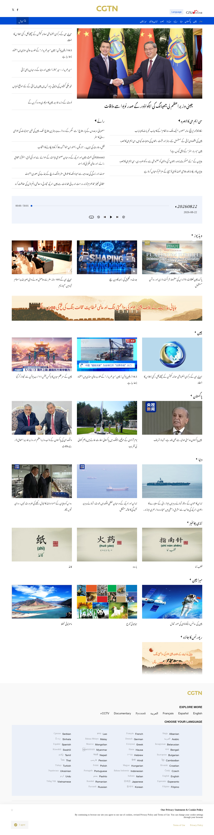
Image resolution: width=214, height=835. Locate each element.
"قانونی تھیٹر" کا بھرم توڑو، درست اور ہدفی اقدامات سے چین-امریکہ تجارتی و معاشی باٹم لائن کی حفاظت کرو (59, 183)
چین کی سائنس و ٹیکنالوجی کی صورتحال (186, 623)
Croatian (169, 765)
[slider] (31, 206)
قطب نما (198, 566)
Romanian (97, 781)
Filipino (170, 786)
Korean (135, 786)
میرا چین (197, 579)
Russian (98, 786)
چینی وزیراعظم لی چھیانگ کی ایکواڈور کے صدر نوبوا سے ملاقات (158, 105)
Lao (102, 733)
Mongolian (96, 744)
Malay (96, 739)
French (134, 733)
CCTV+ (104, 713)
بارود (135, 566)
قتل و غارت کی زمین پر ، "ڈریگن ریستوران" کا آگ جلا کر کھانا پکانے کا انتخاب (71, 146)
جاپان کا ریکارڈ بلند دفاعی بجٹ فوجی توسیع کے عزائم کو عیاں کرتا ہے (173, 171)
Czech (172, 771)
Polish (100, 765)
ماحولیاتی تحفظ (66, 623)
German (134, 739)
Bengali (172, 749)
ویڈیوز (198, 235)
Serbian (62, 733)
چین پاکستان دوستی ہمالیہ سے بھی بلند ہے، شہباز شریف (178, 439)
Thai (66, 760)
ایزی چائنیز (196, 522)
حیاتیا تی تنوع (131, 623)
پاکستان (197, 395)
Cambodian (170, 760)
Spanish (62, 744)
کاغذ (70, 566)
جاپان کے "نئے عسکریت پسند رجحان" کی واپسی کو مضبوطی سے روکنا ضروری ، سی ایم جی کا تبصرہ (161, 161)
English (197, 713)
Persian (98, 760)
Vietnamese (59, 781)
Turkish (63, 765)
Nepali (100, 755)
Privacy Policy (196, 825)
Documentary (122, 713)
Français (168, 713)
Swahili (62, 749)
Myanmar (94, 749)
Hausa (136, 749)
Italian (135, 776)
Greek (134, 744)
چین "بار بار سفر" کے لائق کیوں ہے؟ (186, 150)
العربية (154, 713)
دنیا (200, 459)
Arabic (171, 739)
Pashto (100, 776)
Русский (141, 713)
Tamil (65, 755)
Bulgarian (168, 755)
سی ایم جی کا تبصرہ (191, 120)
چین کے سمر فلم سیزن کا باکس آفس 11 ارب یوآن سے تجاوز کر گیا (44, 376)
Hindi (137, 760)
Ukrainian (59, 771)
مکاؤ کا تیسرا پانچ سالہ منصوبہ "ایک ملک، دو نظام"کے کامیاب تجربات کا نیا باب (168, 130)
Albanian (170, 733)
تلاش (21, 20)
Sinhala (63, 739)
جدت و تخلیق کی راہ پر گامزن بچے (123, 279)
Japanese (133, 781)
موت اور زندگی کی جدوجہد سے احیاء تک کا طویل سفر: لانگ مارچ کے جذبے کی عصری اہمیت (64, 173)
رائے (100, 120)
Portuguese (95, 771)
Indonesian (128, 771)
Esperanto (168, 781)
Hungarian (133, 765)
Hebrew (135, 755)
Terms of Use (179, 825)
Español (183, 713)
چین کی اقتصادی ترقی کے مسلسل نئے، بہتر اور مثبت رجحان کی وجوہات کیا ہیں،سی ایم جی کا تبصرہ (161, 140)
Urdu (65, 776)
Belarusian (167, 744)
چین (199, 332)
